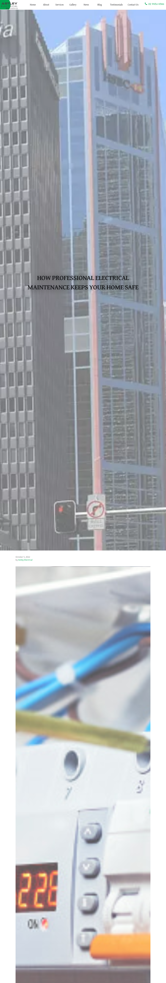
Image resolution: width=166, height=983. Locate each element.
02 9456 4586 (155, 4)
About (46, 5)
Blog (99, 5)
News (86, 5)
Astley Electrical (25, 560)
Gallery (72, 5)
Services (59, 5)
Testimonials (116, 5)
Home (33, 5)
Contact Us (133, 5)
